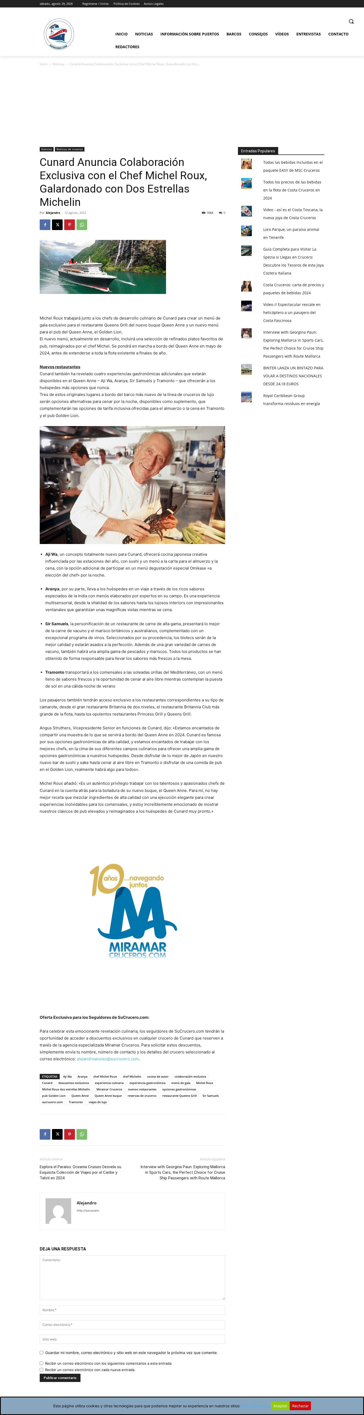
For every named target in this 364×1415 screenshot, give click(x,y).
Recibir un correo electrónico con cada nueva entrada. (90, 1370)
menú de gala (180, 1083)
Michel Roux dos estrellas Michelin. (66, 1089)
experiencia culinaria (109, 1083)
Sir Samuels (211, 1096)
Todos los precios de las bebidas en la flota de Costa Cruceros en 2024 (292, 190)
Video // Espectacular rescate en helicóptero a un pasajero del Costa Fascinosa (292, 312)
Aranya (82, 1076)
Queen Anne (80, 1096)
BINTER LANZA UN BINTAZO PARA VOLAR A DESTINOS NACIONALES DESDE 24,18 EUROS (293, 375)
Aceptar (280, 1406)
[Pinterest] (69, 224)
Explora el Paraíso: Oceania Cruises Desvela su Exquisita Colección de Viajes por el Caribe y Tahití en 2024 (80, 1172)
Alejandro (53, 213)
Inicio (43, 64)
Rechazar (300, 1406)
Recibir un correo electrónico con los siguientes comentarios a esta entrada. (108, 1363)
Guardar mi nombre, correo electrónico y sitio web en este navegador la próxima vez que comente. (131, 1352)
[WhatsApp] (81, 224)
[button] (351, 21)
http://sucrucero (88, 1210)
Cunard (47, 1083)
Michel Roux (204, 1083)
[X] (57, 224)
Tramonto (76, 1102)
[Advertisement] (182, 107)
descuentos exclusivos (73, 1083)
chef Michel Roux (105, 1076)
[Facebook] (45, 224)
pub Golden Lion (54, 1096)
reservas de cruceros (142, 1096)
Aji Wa (67, 1076)
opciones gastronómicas (179, 1089)
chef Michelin (132, 1076)
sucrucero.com (52, 1102)
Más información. (256, 1406)
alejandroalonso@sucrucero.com (108, 1058)
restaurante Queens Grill (179, 1096)
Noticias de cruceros (69, 149)
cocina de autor (158, 1076)
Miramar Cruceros (109, 1089)
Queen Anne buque (108, 1096)
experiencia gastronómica (147, 1083)
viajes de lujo (98, 1102)
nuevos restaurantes (142, 1089)
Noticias (58, 64)
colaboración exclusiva (190, 1076)
